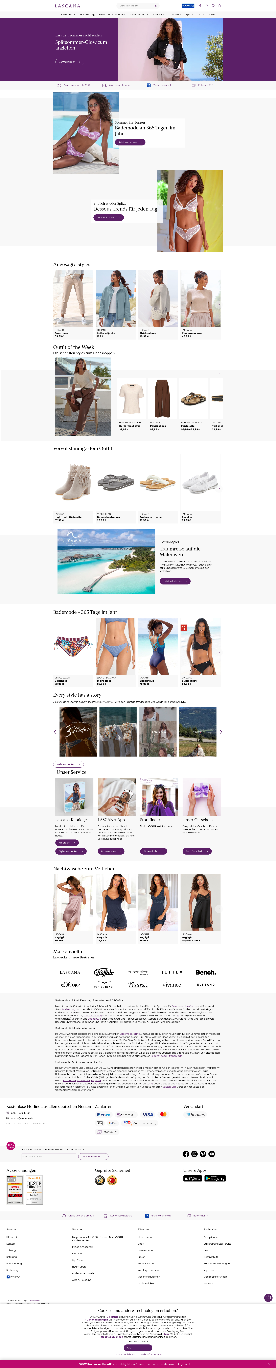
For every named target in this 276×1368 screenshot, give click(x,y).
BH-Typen (77, 1253)
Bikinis (137, 1034)
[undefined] (219, 305)
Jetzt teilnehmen (172, 581)
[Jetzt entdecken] (86, 133)
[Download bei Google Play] (215, 1178)
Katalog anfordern (148, 1270)
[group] (78, 732)
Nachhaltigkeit (146, 1283)
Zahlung (11, 1250)
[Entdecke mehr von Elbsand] (206, 985)
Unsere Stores (145, 1250)
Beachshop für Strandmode (166, 1056)
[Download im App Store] (192, 1178)
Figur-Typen (79, 1266)
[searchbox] (134, 6)
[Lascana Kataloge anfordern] (74, 797)
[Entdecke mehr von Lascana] (70, 972)
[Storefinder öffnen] (200, 6)
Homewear (160, 14)
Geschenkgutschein (149, 1276)
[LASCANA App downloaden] (117, 797)
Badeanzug (68, 1009)
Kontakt (10, 1243)
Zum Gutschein (194, 851)
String (150, 1083)
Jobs (141, 1243)
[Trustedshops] (100, 1180)
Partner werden (146, 1263)
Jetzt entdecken (128, 142)
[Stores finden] (159, 797)
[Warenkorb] (219, 6)
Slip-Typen (78, 1260)
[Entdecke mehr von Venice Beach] (104, 984)
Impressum (210, 1270)
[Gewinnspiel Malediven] (106, 561)
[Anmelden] (206, 6)
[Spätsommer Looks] (170, 49)
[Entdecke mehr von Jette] (172, 972)
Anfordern (64, 842)
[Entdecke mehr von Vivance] (172, 984)
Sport (189, 14)
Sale (212, 14)
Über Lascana (145, 1237)
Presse (141, 1257)
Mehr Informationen (152, 1354)
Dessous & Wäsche (112, 14)
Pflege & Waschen (82, 1247)
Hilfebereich (13, 1237)
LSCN (201, 14)
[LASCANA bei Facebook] (186, 1154)
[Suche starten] (156, 6)
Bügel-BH (96, 1080)
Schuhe (176, 14)
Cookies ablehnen (112, 1337)
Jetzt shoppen (67, 62)
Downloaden (108, 851)
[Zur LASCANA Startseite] (67, 5)
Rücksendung (14, 1263)
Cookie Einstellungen (215, 1276)
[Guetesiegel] (112, 1180)
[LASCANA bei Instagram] (194, 1154)
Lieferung (11, 1257)
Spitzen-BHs (169, 1086)
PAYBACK (15, 1276)
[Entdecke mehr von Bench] (206, 972)
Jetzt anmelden (91, 1156)
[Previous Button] (55, 732)
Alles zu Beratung (81, 1280)
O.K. (129, 1347)
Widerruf (208, 1283)
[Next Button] (221, 732)
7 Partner (112, 1316)
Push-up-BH (69, 1080)
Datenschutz (211, 1257)
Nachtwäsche (139, 14)
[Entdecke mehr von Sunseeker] (138, 972)
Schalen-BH (83, 1080)
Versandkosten (35, 1301)
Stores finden (151, 851)
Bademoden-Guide (83, 1273)
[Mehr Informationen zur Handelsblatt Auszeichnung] (34, 1190)
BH (178, 1015)
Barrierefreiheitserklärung (217, 1243)
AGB (206, 1250)
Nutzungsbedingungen (217, 1263)
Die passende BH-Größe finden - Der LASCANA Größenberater (97, 1239)
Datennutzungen (97, 1319)
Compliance (211, 1237)
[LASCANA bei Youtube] (211, 1154)
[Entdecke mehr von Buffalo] (104, 972)
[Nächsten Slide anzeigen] (219, 373)
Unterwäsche (189, 1006)
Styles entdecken (68, 851)
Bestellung (12, 1270)
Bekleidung (87, 14)
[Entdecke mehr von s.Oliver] (70, 984)
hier (166, 1334)
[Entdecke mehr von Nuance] (138, 984)
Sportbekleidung (93, 1015)
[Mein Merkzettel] (213, 6)
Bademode (68, 14)
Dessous (176, 1006)
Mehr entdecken (66, 764)
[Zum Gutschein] (202, 797)
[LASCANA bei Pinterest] (203, 1154)
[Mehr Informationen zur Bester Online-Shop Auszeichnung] (15, 1190)
